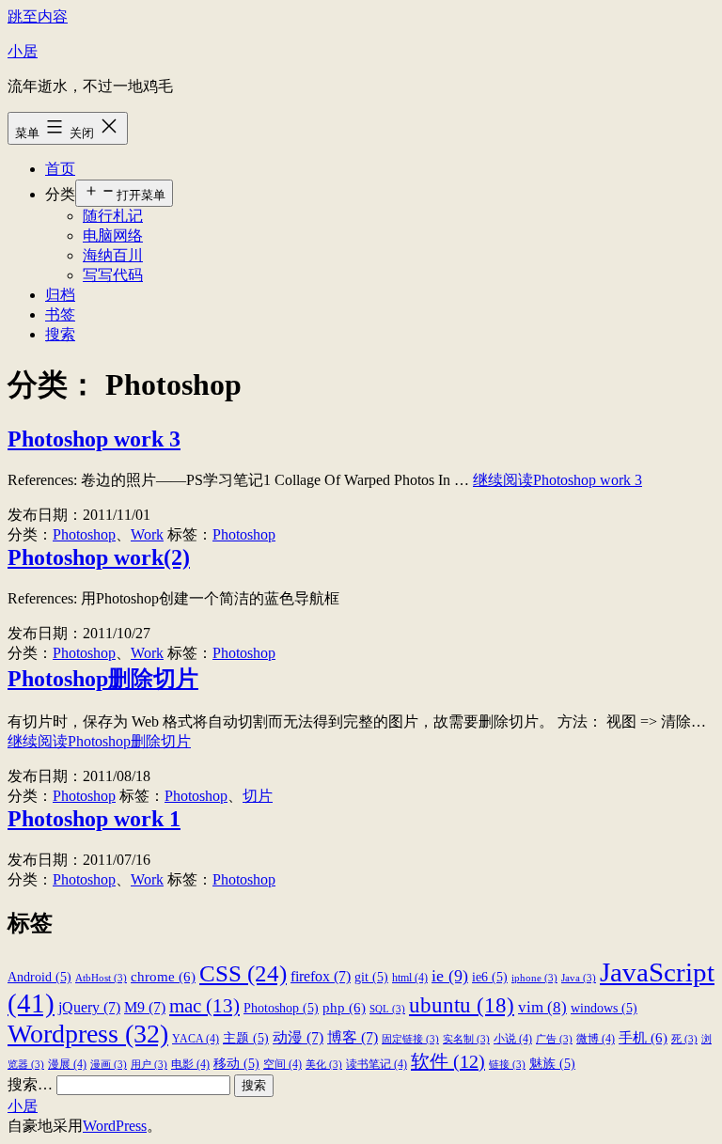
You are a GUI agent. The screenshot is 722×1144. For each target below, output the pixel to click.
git (371, 977)
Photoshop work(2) (99, 557)
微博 (595, 1038)
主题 (246, 1038)
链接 (507, 1064)
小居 (23, 51)
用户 (149, 1064)
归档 (60, 295)
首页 (60, 169)
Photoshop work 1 (94, 819)
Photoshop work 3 (94, 439)
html (410, 977)
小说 (513, 1038)
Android (39, 977)
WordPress (115, 1126)
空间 (282, 1064)
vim (542, 1007)
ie (450, 975)
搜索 (60, 334)
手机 (643, 1037)
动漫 (298, 1037)
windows (604, 1008)
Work (147, 534)
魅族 (552, 1064)
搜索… (30, 1084)
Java (578, 978)
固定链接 (410, 1039)
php (344, 1007)
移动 (236, 1064)
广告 (554, 1039)
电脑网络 (113, 235)
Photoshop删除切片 (103, 678)
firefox (320, 976)
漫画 (108, 1064)
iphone (534, 978)
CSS (243, 973)
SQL (387, 1009)
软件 (448, 1061)
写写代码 (113, 275)
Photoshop (84, 534)
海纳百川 (113, 255)
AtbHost (101, 978)
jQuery (89, 1007)
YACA (195, 1038)
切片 (258, 796)
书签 (60, 314)
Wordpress (88, 1033)
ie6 (490, 977)
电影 (190, 1064)
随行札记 (113, 216)
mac (204, 1005)
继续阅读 (557, 480)
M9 (144, 1007)
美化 (324, 1064)
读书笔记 (376, 1064)
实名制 (466, 1039)
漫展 (67, 1064)
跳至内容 (38, 16)
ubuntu (461, 1005)
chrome (163, 976)
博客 (352, 1037)
